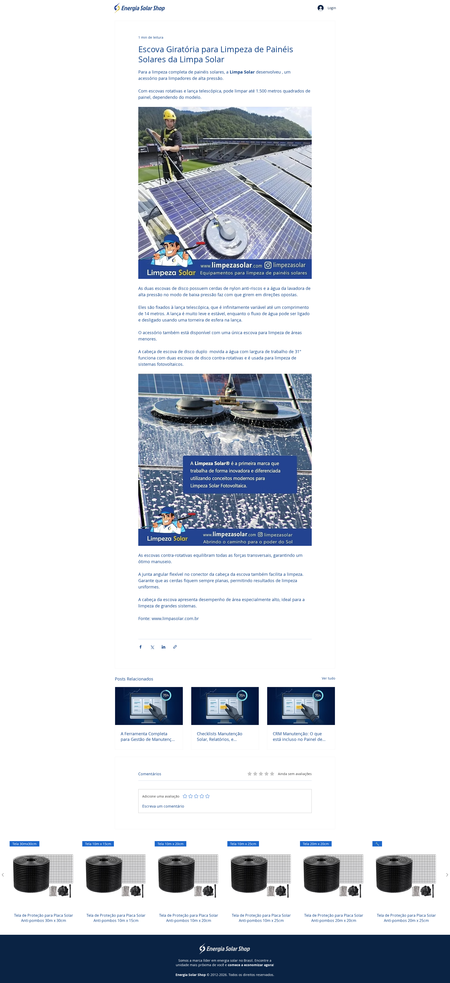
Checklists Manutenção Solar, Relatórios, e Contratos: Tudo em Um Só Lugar (223, 736)
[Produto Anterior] (3, 875)
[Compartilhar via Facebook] (140, 647)
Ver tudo (328, 678)
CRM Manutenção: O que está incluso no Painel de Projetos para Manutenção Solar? (299, 736)
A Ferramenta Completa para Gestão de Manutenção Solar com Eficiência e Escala (148, 736)
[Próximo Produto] (447, 875)
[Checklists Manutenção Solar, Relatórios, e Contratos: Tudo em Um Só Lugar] (225, 706)
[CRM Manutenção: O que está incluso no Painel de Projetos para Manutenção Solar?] (301, 706)
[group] (225, 885)
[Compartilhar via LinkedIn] (163, 647)
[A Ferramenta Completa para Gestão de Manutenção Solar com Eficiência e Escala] (149, 706)
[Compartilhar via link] (175, 647)
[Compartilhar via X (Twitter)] (152, 647)
